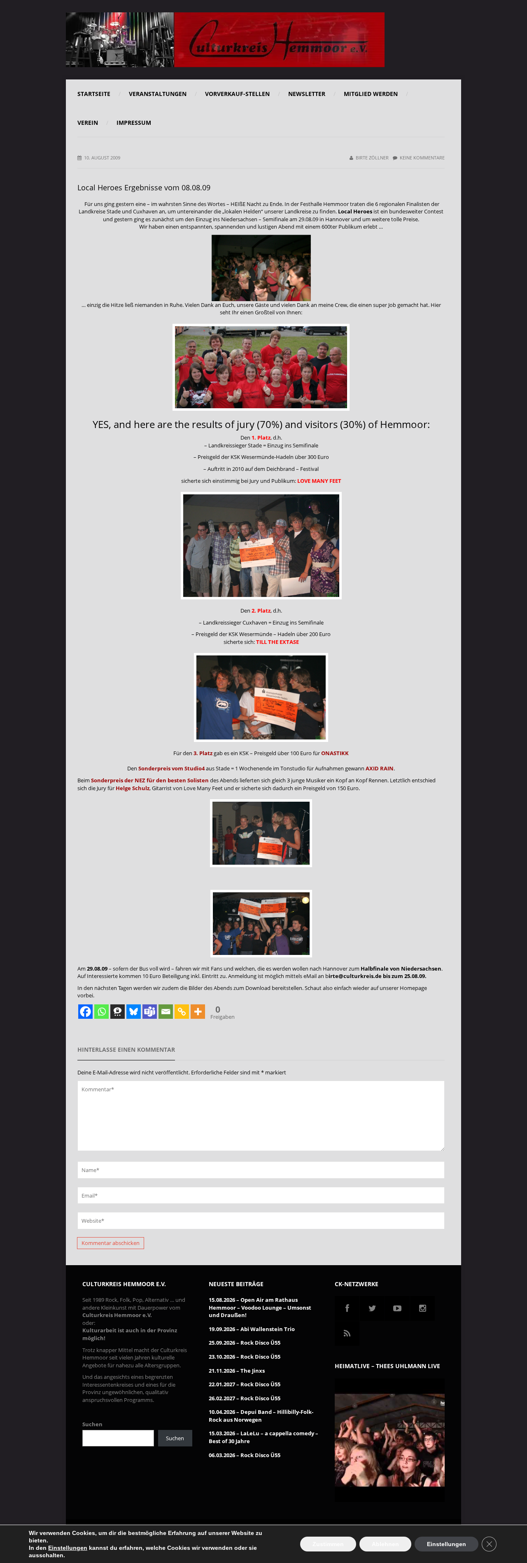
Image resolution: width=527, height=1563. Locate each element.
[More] (198, 1011)
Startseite (93, 94)
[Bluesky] (133, 1011)
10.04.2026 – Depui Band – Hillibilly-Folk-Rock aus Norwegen (261, 1415)
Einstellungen (67, 1547)
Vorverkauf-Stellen (237, 94)
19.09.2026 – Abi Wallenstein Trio (252, 1329)
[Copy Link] (182, 1011)
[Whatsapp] (101, 1011)
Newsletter (306, 94)
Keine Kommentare (422, 157)
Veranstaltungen (158, 94)
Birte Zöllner (372, 157)
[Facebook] (85, 1011)
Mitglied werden (371, 94)
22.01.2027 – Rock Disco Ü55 (244, 1384)
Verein (87, 122)
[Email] (166, 1011)
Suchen (92, 1424)
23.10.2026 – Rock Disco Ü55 (244, 1356)
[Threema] (117, 1011)
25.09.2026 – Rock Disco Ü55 (244, 1342)
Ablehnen (385, 1544)
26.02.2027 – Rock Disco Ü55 (244, 1398)
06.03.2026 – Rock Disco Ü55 (244, 1455)
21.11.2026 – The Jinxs (237, 1370)
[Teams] (149, 1011)
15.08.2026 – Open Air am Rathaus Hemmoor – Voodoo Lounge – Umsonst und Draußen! (260, 1307)
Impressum (134, 122)
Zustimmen (328, 1544)
